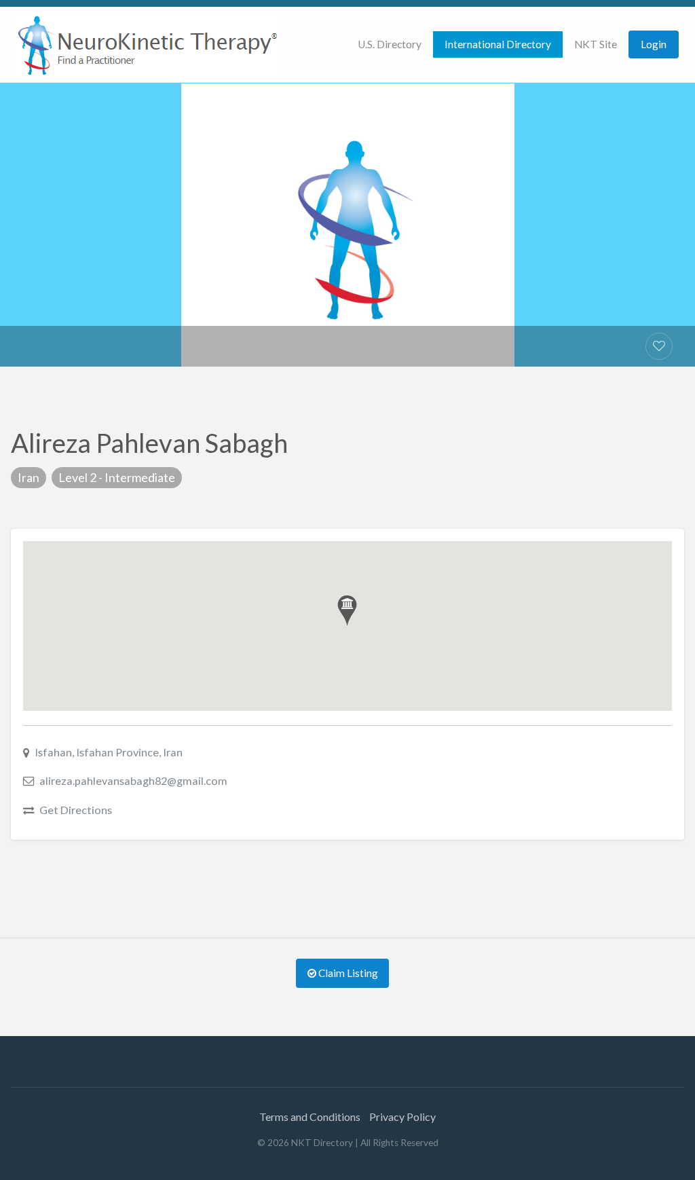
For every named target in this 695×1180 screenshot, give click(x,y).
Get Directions (75, 809)
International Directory (498, 44)
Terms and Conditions (309, 1116)
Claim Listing (347, 973)
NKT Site (595, 44)
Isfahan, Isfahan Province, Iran (109, 751)
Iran (28, 477)
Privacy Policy (402, 1116)
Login (653, 44)
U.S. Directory (389, 44)
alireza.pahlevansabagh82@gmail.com (133, 780)
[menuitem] (389, 44)
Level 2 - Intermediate (116, 477)
